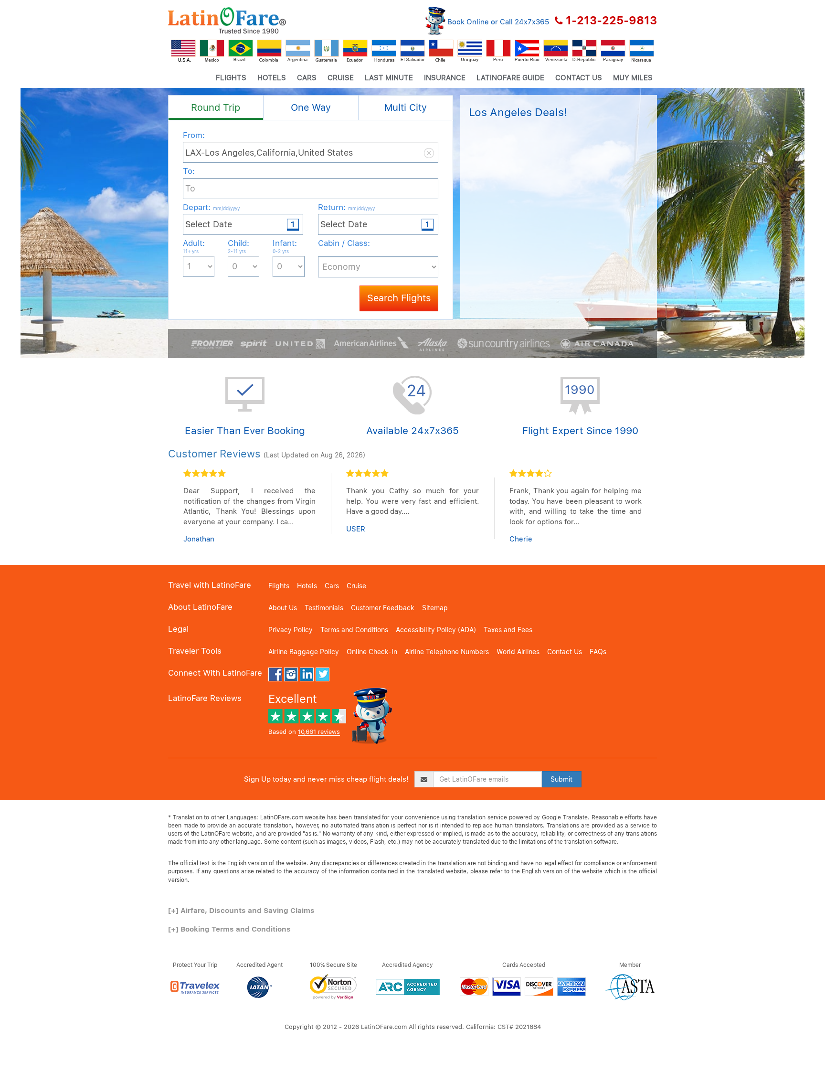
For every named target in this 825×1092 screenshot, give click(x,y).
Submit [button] (561, 779)
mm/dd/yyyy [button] (226, 208)
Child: (238, 246)
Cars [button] (307, 78)
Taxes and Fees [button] (508, 630)
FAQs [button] (598, 652)
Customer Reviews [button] (214, 453)
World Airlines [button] (518, 652)
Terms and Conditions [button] (354, 630)
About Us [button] (282, 608)
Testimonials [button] (324, 608)
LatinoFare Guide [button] (510, 78)
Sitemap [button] (435, 608)
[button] (227, 20)
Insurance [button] (444, 78)
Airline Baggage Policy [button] (303, 652)
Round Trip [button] (215, 107)
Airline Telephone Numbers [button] (447, 652)
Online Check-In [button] (372, 652)
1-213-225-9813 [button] (611, 20)
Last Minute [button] (389, 78)
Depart (211, 207)
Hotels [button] (271, 78)
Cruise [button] (341, 78)
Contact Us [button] (578, 78)
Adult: (194, 246)
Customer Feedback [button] (382, 608)
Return (346, 207)
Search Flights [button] (399, 298)
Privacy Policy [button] (290, 630)
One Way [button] (311, 107)
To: (189, 171)
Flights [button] (231, 78)
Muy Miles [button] (633, 78)
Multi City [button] (405, 107)
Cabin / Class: (344, 243)
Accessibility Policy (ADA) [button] (436, 630)
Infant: (285, 246)
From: (194, 135)
